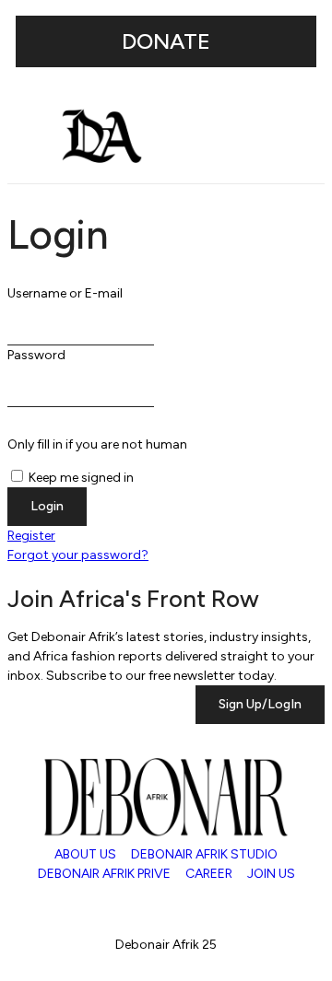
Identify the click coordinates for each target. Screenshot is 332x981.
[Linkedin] (128, 906)
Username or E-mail (65, 293)
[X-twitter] (79, 906)
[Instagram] (30, 906)
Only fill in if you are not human (97, 444)
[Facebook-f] (177, 906)
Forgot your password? (77, 555)
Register (31, 535)
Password (36, 355)
